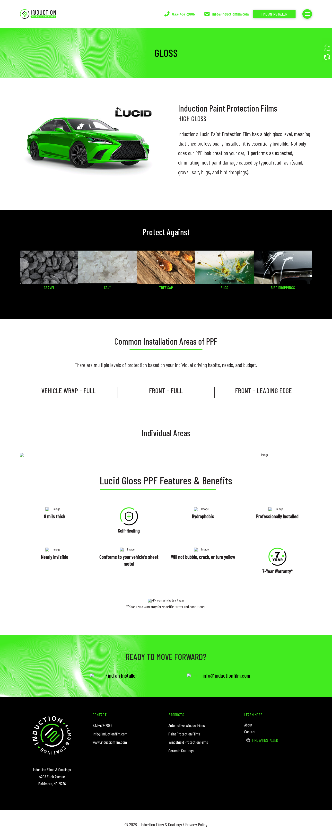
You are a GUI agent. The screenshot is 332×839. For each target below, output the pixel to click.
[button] (327, 50)
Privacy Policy (196, 824)
